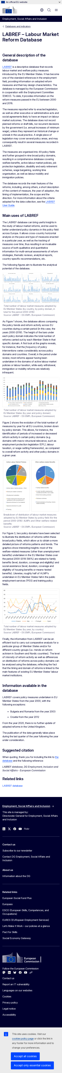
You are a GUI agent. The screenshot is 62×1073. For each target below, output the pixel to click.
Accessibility (9, 1014)
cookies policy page (23, 1038)
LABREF (7, 66)
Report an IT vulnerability (15, 984)
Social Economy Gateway (16, 938)
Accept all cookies (25, 1056)
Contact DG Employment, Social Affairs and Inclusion (26, 858)
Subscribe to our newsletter (17, 850)
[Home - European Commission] (9, 9)
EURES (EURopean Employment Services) (25, 919)
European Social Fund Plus (17, 898)
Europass (7, 904)
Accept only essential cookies (32, 1065)
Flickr (26, 828)
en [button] (42, 10)
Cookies (6, 996)
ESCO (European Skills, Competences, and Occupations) (25, 912)
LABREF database (12, 785)
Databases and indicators (18, 26)
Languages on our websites (17, 990)
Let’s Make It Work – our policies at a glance (26, 926)
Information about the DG (16, 876)
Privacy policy (10, 1002)
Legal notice (9, 1008)
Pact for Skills (9, 932)
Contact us (8, 978)
